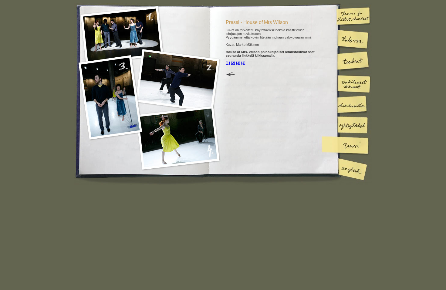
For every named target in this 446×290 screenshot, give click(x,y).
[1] (228, 63)
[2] (233, 63)
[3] (238, 63)
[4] (243, 63)
